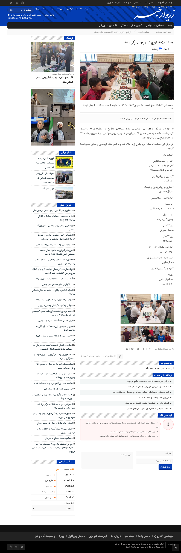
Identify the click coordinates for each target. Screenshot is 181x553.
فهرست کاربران (113, 2)
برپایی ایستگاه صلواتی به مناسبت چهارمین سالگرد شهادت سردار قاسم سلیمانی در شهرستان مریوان (53, 448)
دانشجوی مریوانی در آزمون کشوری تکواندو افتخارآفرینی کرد (54, 356)
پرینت (155, 48)
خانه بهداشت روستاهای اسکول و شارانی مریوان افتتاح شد (56, 218)
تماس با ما (149, 2)
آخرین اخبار (61, 9)
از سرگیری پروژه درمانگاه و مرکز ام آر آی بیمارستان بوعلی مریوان (56, 406)
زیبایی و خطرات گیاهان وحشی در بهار (55, 305)
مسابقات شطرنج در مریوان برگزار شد (149, 42)
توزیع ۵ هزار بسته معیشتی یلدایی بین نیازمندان (45, 162)
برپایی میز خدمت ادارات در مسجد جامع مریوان (148, 381)
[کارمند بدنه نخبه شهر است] (64, 131)
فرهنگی (70, 9)
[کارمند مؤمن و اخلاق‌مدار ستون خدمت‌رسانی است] (64, 103)
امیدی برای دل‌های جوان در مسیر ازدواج (55, 423)
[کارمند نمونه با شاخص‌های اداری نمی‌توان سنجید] (42, 103)
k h (172, 108)
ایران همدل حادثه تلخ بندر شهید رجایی (55, 321)
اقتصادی (78, 9)
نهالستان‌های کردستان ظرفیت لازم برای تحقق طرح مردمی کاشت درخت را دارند (53, 271)
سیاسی (51, 9)
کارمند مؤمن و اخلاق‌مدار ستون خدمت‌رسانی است (147, 403)
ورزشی (86, 9)
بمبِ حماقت (48, 189)
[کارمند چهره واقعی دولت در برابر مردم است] (42, 131)
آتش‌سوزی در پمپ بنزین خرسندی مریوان (54, 279)
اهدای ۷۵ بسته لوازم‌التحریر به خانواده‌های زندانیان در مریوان (55, 261)
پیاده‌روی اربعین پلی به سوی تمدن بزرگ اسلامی (56, 227)
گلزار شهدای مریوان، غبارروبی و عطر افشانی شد (149, 386)
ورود (153, 6)
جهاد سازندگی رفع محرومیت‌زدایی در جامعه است (45, 178)
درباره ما (127, 2)
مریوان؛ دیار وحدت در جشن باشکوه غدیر (54, 245)
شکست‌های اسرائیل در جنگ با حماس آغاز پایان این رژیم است (55, 366)
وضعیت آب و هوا (140, 6)
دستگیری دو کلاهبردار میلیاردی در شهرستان (52, 210)
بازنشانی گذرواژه (165, 2)
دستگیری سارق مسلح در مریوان (59, 438)
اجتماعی (44, 9)
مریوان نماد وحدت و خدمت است (154, 397)
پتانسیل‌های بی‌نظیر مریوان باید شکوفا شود (53, 383)
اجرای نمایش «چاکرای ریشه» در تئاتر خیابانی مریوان (53, 292)
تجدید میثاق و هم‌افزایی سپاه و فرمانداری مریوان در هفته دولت (141, 392)
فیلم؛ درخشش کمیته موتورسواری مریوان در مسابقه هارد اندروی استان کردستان (52, 347)
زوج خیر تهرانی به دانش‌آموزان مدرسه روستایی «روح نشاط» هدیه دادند (57, 252)
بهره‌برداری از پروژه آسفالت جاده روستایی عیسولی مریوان (55, 431)
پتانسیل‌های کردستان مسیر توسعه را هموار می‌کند (55, 338)
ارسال (166, 49)
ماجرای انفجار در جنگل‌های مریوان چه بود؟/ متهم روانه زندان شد (54, 415)
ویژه (37, 9)
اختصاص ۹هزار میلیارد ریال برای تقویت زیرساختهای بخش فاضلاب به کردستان (56, 237)
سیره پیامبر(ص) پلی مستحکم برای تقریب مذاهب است (55, 328)
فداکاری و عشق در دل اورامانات (58, 389)
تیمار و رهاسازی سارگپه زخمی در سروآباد (54, 300)
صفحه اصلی (143, 32)
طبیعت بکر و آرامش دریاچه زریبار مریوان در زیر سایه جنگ (52, 396)
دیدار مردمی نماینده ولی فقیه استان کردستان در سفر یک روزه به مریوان (53, 313)
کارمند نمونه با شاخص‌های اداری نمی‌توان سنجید (148, 408)
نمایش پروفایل (165, 6)
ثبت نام (137, 2)
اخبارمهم (109, 32)
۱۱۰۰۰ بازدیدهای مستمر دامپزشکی (57, 284)
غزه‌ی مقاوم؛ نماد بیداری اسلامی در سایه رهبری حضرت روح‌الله (56, 375)
